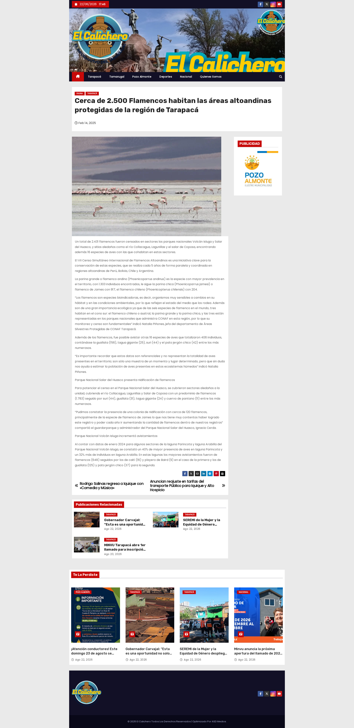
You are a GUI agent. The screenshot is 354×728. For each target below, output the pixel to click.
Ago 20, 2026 (113, 554)
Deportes (165, 76)
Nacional (186, 76)
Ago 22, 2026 (113, 529)
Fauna (80, 93)
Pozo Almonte (141, 76)
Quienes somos (211, 76)
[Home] (78, 76)
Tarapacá (94, 76)
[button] (280, 77)
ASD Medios (219, 721)
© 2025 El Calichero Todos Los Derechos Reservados (159, 721)
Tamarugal (116, 76)
